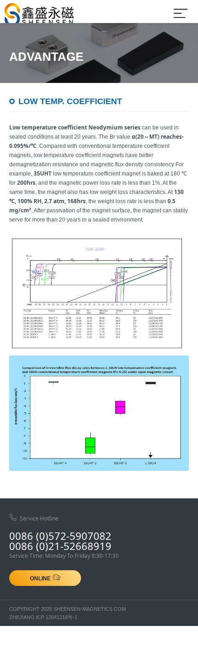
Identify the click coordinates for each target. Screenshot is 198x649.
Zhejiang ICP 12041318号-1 (43, 617)
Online (40, 578)
